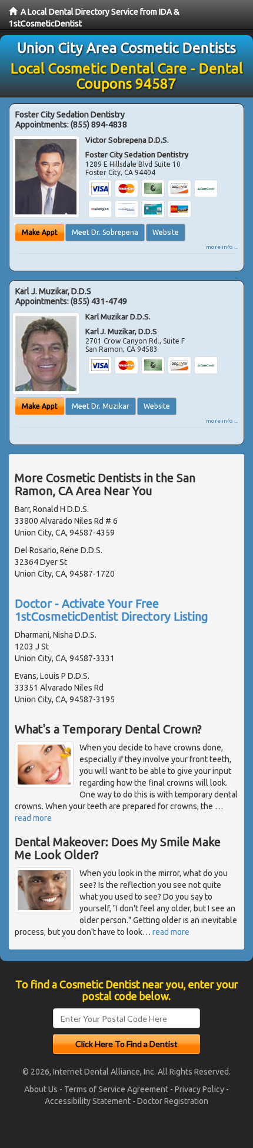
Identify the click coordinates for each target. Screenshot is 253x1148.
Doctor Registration (172, 1101)
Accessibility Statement (88, 1101)
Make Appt (40, 232)
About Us (41, 1089)
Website (165, 232)
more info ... (222, 247)
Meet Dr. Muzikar (100, 406)
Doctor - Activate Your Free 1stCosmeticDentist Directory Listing (111, 610)
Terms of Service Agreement (116, 1089)
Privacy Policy (199, 1089)
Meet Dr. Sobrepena (105, 232)
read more (33, 818)
